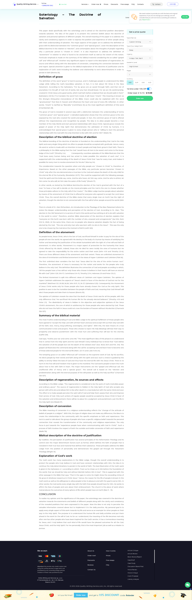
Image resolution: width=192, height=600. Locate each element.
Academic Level (132, 62)
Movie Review (132, 569)
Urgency (129, 54)
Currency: (130, 79)
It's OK (185, 17)
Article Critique (133, 550)
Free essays (125, 4)
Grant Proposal (133, 576)
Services (85, 4)
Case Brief (131, 560)
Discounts (114, 4)
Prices (106, 4)
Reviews (91, 565)
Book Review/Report (135, 557)
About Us (91, 551)
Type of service (131, 38)
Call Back (157, 4)
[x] (96, 595)
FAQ (133, 4)
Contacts (140, 4)
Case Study (131, 563)
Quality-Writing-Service (28, 4)
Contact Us (91, 569)
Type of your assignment (135, 46)
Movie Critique (133, 573)
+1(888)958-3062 (47, 5)
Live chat (63, 4)
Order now (95, 4)
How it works (111, 551)
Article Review (133, 553)
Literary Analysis (133, 579)
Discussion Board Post (136, 566)
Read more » (146, 19)
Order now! (92, 555)
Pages (129, 70)
